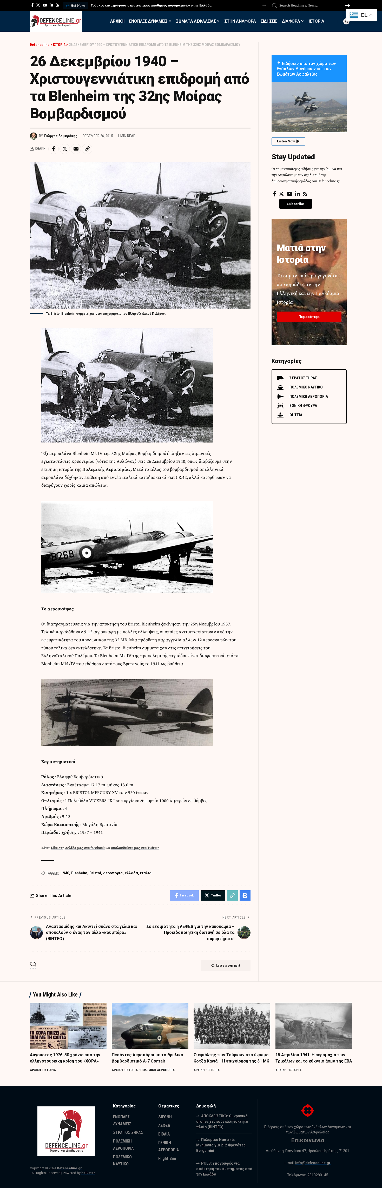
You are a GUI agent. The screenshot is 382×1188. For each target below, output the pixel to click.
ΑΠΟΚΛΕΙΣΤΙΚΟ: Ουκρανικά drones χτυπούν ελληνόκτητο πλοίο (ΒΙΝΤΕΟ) (222, 1121)
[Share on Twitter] (65, 149)
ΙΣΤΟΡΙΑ (50, 1070)
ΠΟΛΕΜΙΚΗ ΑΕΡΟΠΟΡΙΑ (157, 1070)
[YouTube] (44, 5)
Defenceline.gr (69, 1168)
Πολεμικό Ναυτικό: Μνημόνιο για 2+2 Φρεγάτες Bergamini (221, 1145)
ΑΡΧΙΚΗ (35, 1070)
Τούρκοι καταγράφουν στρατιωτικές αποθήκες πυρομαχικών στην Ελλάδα (151, 5)
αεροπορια (113, 873)
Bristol (95, 873)
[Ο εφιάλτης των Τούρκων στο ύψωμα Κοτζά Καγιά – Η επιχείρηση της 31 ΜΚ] (232, 1026)
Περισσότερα (309, 317)
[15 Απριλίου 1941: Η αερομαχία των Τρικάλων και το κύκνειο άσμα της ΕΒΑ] (313, 1026)
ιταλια (146, 873)
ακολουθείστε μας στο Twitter (135, 847)
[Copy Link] (87, 149)
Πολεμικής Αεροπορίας (106, 469)
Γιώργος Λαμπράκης (60, 136)
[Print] (245, 895)
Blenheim (79, 873)
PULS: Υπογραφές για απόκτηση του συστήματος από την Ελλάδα (224, 1168)
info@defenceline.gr (313, 1163)
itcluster (88, 1173)
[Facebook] (32, 5)
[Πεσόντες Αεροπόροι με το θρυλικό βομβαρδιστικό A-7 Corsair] (150, 1026)
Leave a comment (228, 965)
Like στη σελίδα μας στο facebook (78, 847)
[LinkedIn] (51, 5)
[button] (264, 5)
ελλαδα (131, 873)
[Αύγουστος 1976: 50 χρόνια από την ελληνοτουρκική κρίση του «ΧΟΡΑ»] (68, 1026)
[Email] (76, 149)
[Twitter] (38, 5)
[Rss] (57, 5)
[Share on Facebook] (53, 149)
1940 (65, 873)
